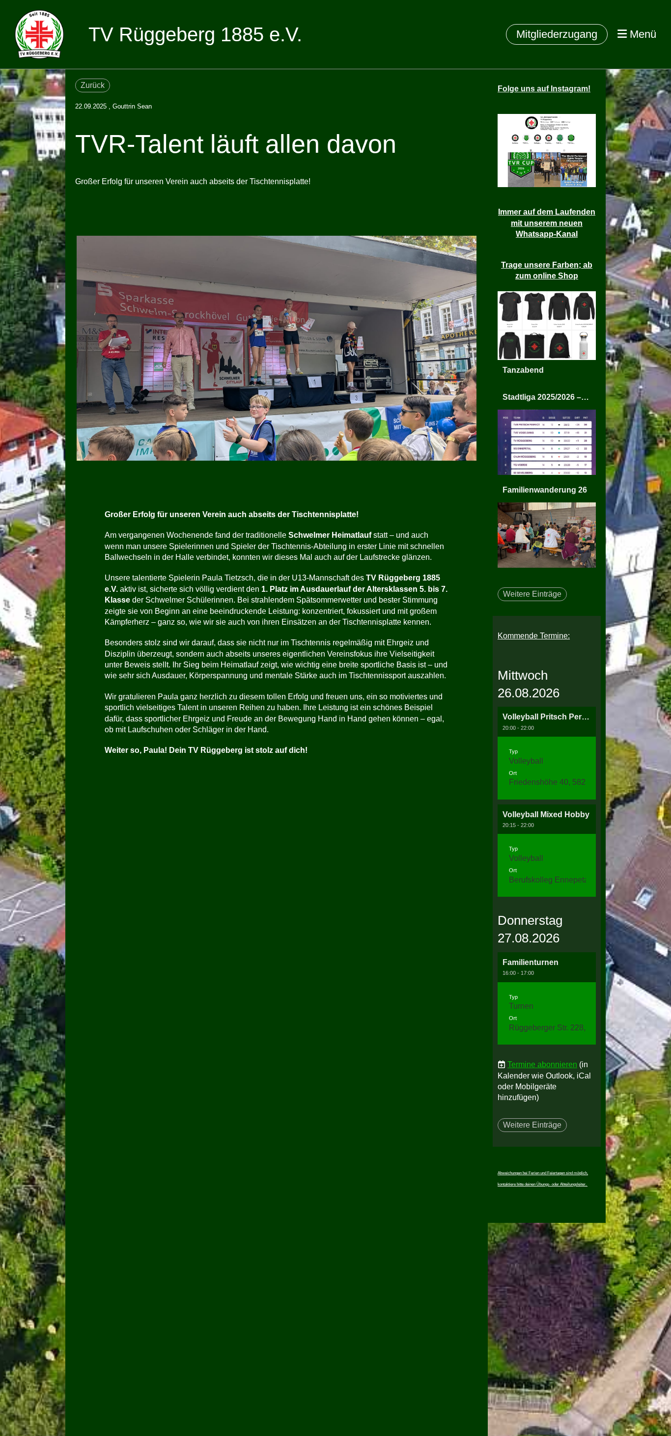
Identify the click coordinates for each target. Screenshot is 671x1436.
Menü (641, 34)
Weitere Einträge (532, 594)
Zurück (93, 85)
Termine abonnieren (542, 1064)
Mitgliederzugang (556, 34)
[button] (547, 753)
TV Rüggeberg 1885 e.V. (195, 34)
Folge (544, 88)
